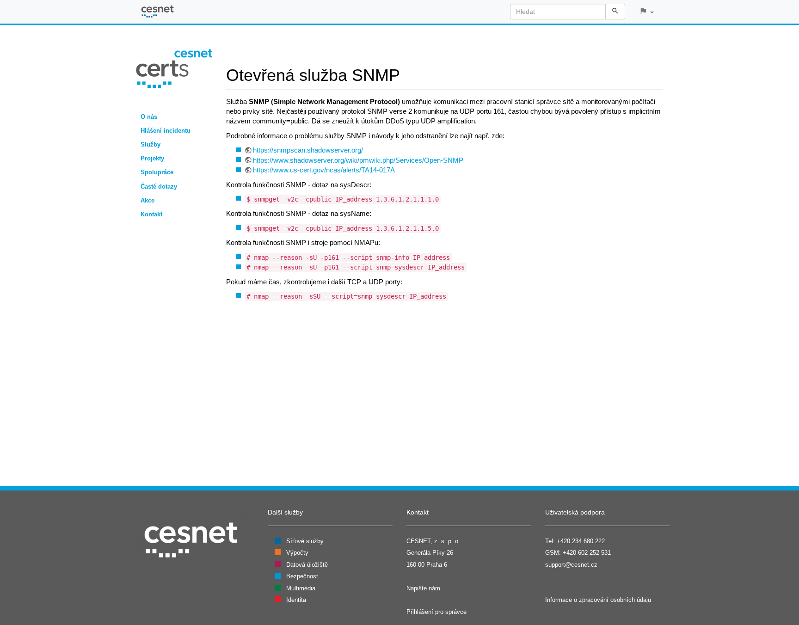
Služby (150, 144)
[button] (646, 12)
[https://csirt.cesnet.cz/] (174, 67)
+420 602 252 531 (587, 552)
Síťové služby (305, 541)
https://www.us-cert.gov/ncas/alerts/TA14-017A (324, 170)
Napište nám (423, 588)
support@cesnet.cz (571, 564)
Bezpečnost (302, 576)
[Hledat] (615, 11)
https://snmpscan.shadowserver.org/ (308, 150)
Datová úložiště (307, 564)
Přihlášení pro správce (436, 611)
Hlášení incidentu (166, 130)
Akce (147, 200)
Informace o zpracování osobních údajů (598, 599)
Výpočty (297, 552)
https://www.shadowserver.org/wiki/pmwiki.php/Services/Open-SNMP (358, 160)
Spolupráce (157, 172)
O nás (149, 116)
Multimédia (300, 588)
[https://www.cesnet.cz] (191, 539)
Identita (296, 599)
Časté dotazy (159, 186)
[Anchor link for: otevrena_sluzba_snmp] (408, 73)
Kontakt (151, 214)
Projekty (152, 158)
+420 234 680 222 (581, 541)
